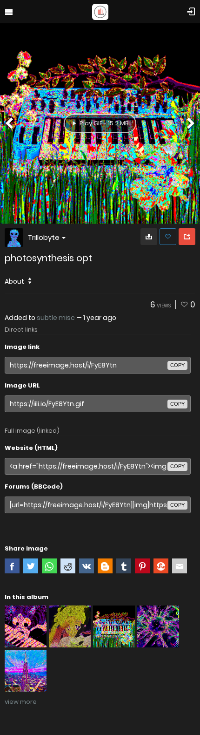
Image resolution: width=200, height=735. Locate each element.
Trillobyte (44, 237)
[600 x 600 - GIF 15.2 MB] (148, 236)
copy (177, 365)
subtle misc (56, 317)
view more (21, 701)
